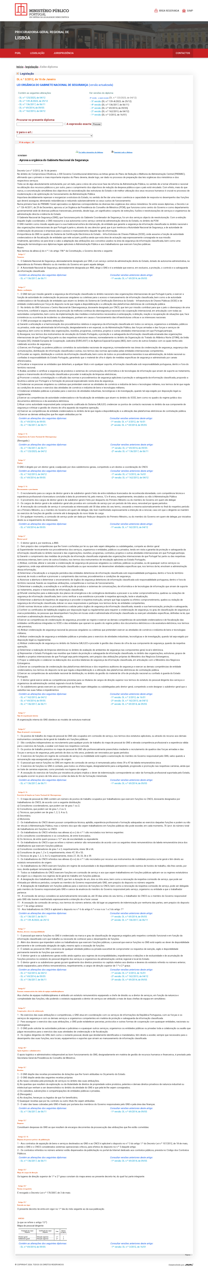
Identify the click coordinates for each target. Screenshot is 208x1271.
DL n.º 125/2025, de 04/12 (32, 97)
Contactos (183, 53)
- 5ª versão (96, 101)
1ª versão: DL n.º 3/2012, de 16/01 (128, 421)
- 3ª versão (96, 108)
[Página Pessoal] (42, 10)
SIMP (190, 10)
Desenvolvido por (177, 1265)
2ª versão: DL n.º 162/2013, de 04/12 (130, 477)
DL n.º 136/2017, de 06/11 (32, 104)
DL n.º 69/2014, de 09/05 (31, 107)
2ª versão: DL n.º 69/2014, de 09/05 (129, 425)
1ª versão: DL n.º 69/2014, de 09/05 (129, 278)
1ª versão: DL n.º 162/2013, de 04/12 (129, 527)
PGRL (18, 53)
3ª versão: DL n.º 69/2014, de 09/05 (129, 704)
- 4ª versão (96, 104)
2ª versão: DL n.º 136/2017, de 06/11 (130, 451)
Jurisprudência (64, 53)
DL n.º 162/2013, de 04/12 (32, 111)
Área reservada (169, 10)
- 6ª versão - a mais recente (99, 98)
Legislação (37, 53)
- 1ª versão (96, 114)
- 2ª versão (96, 111)
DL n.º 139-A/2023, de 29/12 (33, 101)
